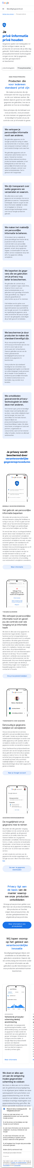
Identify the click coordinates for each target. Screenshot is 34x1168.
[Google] (5, 3)
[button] (28, 498)
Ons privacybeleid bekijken (17, 676)
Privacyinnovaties (24, 68)
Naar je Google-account (17, 773)
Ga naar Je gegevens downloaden (17, 869)
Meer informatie (17, 567)
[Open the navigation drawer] (3, 9)
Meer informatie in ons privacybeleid (17, 925)
